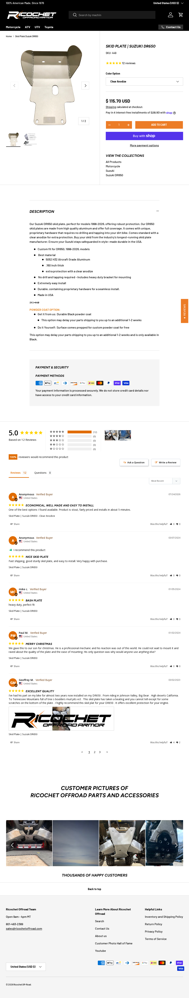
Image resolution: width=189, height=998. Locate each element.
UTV (37, 27)
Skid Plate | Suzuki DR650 (26, 36)
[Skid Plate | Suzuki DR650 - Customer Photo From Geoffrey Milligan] (111, 435)
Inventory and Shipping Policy (164, 916)
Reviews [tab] (15, 472)
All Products (113, 161)
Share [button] (16, 524)
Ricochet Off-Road (22, 984)
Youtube (100, 950)
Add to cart (159, 124)
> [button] (107, 752)
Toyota (48, 27)
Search (99, 921)
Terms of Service (156, 939)
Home (9, 36)
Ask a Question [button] (136, 462)
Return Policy (153, 924)
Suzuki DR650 (114, 175)
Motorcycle (13, 27)
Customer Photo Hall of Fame (114, 943)
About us (101, 936)
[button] (181, 15)
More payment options (144, 145)
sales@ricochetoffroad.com (24, 928)
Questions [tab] (40, 472)
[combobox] (112, 15)
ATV (27, 27)
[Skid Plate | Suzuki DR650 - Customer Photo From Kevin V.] (124, 435)
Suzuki (110, 170)
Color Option (113, 73)
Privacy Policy (154, 931)
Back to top (94, 889)
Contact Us (102, 928)
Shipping (111, 107)
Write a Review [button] (167, 462)
